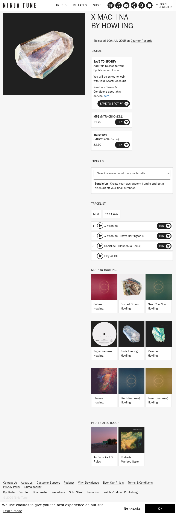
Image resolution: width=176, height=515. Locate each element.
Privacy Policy (11, 487)
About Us (27, 482)
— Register (164, 7)
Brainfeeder (40, 492)
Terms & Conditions (140, 482)
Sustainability (32, 487)
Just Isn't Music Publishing (120, 492)
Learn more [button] (12, 511)
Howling (117, 26)
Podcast (69, 482)
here (106, 96)
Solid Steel (75, 492)
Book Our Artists (113, 482)
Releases (80, 5)
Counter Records (141, 40)
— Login (161, 4)
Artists (61, 5)
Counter (24, 492)
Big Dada (9, 492)
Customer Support (48, 482)
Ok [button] (160, 508)
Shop (96, 5)
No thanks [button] (132, 508)
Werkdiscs (58, 492)
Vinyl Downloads (88, 482)
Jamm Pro (92, 492)
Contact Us (10, 482)
